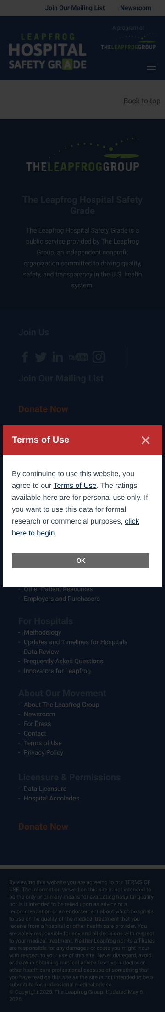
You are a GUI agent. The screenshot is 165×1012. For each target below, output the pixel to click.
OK (81, 560)
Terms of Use (74, 486)
